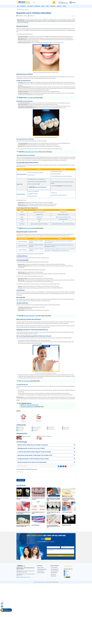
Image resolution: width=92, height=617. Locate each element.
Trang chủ (18, 9)
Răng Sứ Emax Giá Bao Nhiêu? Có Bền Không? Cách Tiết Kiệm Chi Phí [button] (35, 455)
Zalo (66, 573)
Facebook (61, 466)
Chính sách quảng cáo (54, 569)
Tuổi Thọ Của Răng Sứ (67, 512)
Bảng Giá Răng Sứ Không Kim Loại (30, 315)
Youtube (66, 574)
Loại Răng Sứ (26, 9)
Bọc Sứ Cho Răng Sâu (30, 97)
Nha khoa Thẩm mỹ (40, 567)
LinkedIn (63, 466)
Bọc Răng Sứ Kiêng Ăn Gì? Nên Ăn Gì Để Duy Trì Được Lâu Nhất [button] (33, 458)
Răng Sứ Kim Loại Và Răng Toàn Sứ (27, 406)
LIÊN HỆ (64, 6)
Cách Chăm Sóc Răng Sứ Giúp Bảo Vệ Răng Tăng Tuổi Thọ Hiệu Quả (68, 499)
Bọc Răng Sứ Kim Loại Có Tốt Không (31, 151)
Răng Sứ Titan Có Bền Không (40, 187)
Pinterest (65, 466)
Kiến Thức (59, 6)
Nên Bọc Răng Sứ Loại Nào (29, 228)
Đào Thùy (33, 15)
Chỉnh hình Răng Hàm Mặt (41, 569)
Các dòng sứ (30, 6)
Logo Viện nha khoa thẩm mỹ (23, 2)
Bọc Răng (22, 9)
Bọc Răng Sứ (37, 6)
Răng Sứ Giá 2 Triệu (66, 525)
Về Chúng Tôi (23, 6)
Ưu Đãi (47, 6)
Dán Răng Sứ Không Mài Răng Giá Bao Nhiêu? (23, 513)
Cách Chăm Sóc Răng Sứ (26, 381)
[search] (54, 2)
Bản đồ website (53, 575)
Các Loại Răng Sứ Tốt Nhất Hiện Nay (32, 405)
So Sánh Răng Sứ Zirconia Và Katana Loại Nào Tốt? (23, 526)
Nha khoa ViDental (54, 572)
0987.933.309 (68, 566)
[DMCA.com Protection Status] (67, 577)
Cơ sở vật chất (53, 574)
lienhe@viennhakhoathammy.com (24, 577)
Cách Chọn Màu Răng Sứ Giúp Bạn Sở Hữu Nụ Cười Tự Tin (53, 526)
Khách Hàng (52, 6)
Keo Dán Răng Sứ (35, 525)
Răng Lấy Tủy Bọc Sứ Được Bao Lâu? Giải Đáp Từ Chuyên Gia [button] (33, 445)
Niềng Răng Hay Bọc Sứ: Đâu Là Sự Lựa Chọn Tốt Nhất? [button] (31, 448)
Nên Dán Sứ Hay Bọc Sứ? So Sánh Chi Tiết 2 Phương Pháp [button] (32, 462)
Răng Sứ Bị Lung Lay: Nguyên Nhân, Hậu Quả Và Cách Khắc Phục (53, 499)
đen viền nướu (59, 185)
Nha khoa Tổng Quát (41, 572)
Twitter (59, 466)
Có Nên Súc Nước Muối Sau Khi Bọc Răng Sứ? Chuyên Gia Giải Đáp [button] (34, 451)
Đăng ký (60, 555)
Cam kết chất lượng (54, 567)
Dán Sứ (42, 6)
